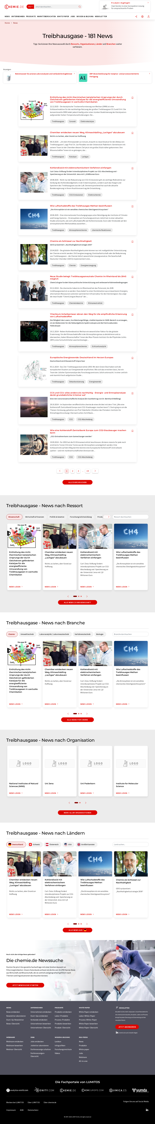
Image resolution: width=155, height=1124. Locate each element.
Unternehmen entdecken (41, 1012)
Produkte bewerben (63, 1023)
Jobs (81, 1053)
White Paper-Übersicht (88, 1027)
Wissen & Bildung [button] (85, 16)
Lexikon (58, 1041)
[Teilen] (136, 16)
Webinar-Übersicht (14, 1049)
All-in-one (83, 1061)
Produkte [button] (31, 16)
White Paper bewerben (88, 1023)
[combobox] (130, 517)
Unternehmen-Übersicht (41, 1027)
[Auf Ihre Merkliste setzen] (132, 98)
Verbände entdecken (39, 1020)
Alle (29, 7)
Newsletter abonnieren (16, 1016)
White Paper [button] (63, 16)
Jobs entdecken (37, 1041)
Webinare (83, 1057)
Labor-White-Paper (87, 1016)
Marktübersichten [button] (46, 16)
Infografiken (60, 1045)
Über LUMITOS (34, 1102)
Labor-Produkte (61, 1016)
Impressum (11, 1110)
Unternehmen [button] (18, 16)
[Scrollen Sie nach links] (105, 516)
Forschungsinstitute (63, 1049)
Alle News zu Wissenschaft (77, 602)
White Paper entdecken (88, 1012)
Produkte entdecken (63, 1012)
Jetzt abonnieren (127, 1027)
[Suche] (79, 6)
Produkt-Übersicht (62, 1027)
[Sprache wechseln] (142, 16)
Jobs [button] (72, 16)
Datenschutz (33, 1110)
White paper (84, 1049)
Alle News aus (76, 930)
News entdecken (13, 1012)
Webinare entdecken (14, 1041)
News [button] (7, 16)
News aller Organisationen (77, 812)
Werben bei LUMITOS (15, 1102)
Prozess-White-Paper (88, 1020)
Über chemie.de (50, 1102)
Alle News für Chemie (77, 719)
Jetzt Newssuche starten (25, 985)
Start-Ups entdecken (39, 1016)
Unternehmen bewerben (41, 1023)
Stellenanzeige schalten (41, 1049)
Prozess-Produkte (62, 1020)
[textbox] (130, 516)
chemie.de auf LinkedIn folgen (128, 1033)
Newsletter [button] (101, 16)
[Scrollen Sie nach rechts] (109, 516)
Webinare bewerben (14, 1045)
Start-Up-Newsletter (15, 1020)
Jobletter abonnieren (40, 1045)
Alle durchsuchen (77, 482)
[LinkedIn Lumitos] (147, 1110)
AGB (21, 1110)
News (81, 1041)
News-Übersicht (13, 1023)
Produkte (83, 1045)
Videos (57, 1053)
